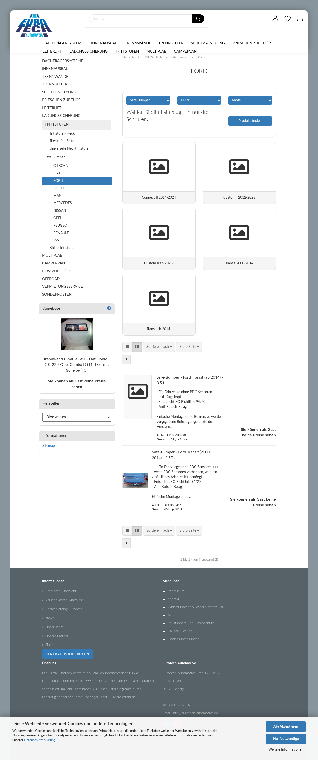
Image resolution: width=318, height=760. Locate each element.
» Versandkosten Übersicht (62, 600)
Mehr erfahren (124, 697)
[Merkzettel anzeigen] (287, 18)
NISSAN (59, 210)
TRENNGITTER (171, 43)
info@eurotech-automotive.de (195, 713)
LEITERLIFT (52, 51)
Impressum (176, 591)
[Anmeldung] (275, 18)
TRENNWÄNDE (138, 43)
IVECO (58, 188)
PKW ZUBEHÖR (56, 271)
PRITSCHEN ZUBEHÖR (251, 43)
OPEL (57, 218)
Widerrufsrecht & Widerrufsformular (195, 607)
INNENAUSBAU (104, 43)
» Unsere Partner (55, 636)
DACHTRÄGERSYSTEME (63, 43)
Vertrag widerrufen (67, 654)
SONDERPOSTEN (57, 294)
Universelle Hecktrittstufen (70, 148)
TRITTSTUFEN (127, 51)
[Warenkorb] (300, 18)
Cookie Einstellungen (183, 639)
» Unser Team (52, 627)
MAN (57, 196)
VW (56, 240)
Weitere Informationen (285, 749)
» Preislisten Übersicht (59, 591)
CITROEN (60, 166)
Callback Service (180, 631)
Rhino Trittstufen (62, 248)
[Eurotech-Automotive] (35, 25)
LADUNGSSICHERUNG (88, 51)
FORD (58, 181)
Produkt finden (250, 121)
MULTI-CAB (156, 51)
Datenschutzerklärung (39, 740)
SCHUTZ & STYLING (208, 43)
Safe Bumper (55, 157)
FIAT (56, 173)
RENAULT (61, 233)
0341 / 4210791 (182, 705)
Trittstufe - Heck (62, 133)
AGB (171, 615)
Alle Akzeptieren (285, 726)
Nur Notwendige (286, 739)
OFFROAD (51, 279)
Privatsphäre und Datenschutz (191, 623)
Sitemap (48, 446)
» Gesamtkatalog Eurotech (62, 609)
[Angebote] (109, 308)
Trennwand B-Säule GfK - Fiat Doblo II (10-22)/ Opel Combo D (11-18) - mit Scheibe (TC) (76, 364)
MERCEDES (62, 203)
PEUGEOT (61, 225)
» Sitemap (49, 645)
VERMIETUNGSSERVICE (62, 286)
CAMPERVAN (185, 51)
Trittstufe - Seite (62, 141)
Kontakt (173, 599)
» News (48, 618)
